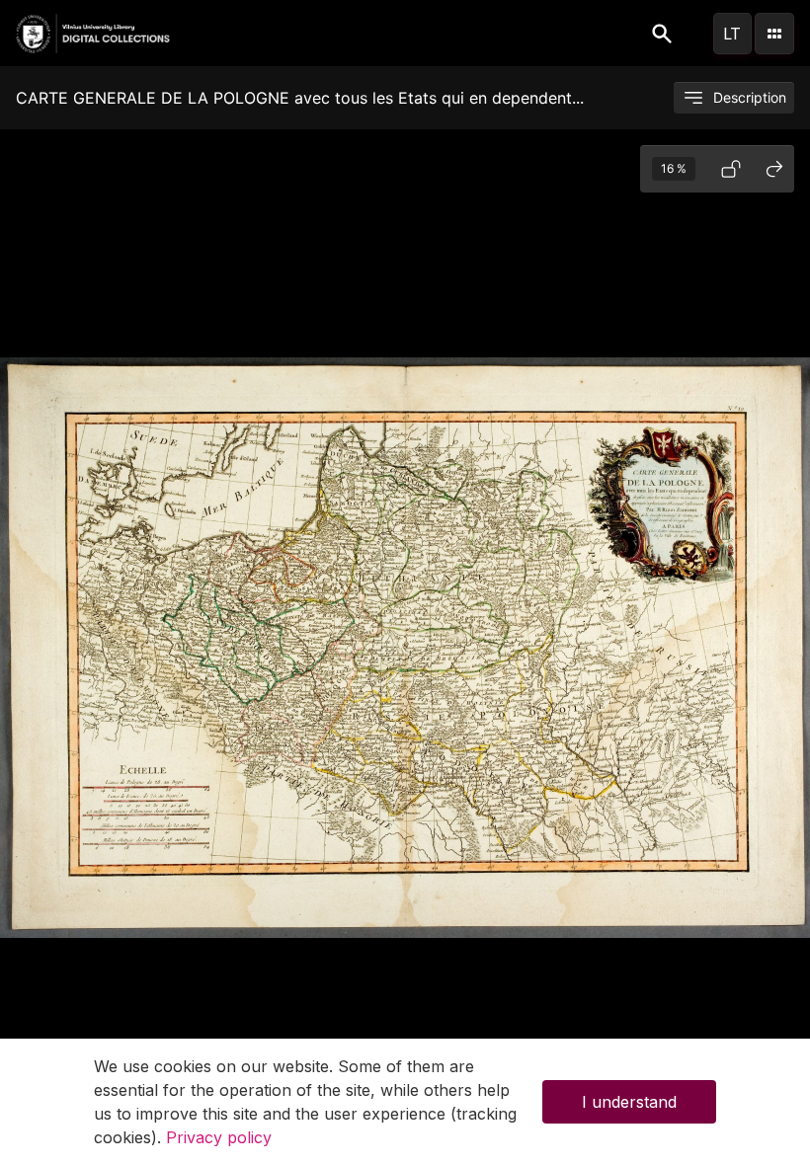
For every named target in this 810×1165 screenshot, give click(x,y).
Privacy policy (219, 1137)
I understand (629, 1102)
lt (732, 33)
